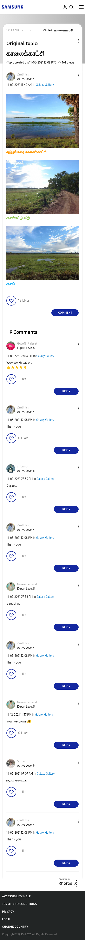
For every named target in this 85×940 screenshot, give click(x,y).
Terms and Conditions (19, 904)
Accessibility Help (16, 896)
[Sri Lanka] (12, 7)
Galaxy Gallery (45, 85)
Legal (6, 919)
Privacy (8, 911)
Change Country (15, 926)
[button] (71, 75)
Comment (65, 312)
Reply (66, 391)
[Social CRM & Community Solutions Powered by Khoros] (68, 882)
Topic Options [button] (71, 41)
